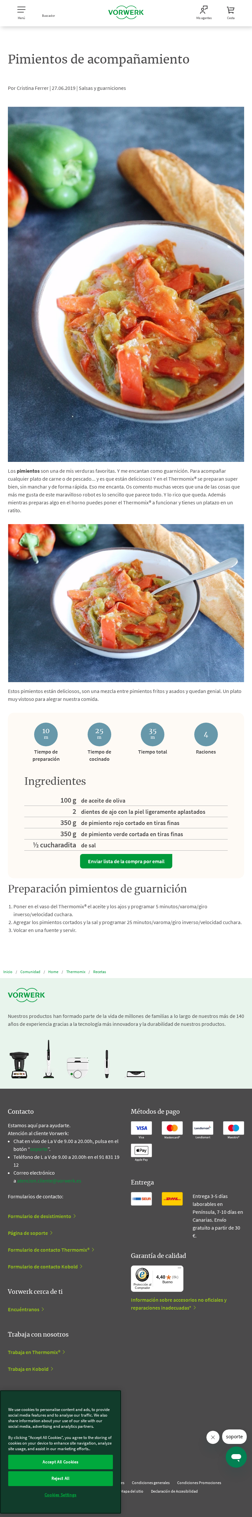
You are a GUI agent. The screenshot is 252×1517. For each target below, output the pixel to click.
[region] (60, 1452)
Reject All (61, 1478)
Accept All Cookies (60, 1462)
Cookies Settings (61, 1495)
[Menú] (179, 1269)
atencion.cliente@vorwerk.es (49, 1180)
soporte (39, 1149)
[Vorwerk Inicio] (126, 13)
